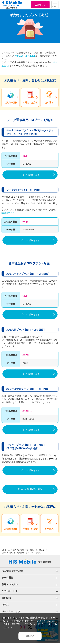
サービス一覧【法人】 (35, 550)
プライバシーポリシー (35, 624)
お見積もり (40, 4)
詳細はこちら (8, 213)
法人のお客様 (18, 550)
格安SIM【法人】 (9, 553)
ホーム (7, 550)
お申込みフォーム (23, 56)
